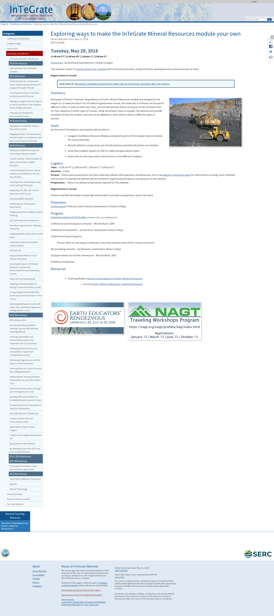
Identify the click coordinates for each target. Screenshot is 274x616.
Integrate (4, 24)
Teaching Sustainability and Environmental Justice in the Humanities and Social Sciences (23, 340)
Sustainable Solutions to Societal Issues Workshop (24, 244)
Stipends (13, 484)
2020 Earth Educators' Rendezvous (24, 58)
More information (68, 599)
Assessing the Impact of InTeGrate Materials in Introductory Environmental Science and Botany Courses (24, 269)
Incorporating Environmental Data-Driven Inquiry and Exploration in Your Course (26, 295)
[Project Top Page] (137, 13)
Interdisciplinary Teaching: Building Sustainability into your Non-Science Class (25, 380)
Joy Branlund (58, 206)
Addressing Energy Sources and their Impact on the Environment (25, 362)
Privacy (36, 582)
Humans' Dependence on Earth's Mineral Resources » (14, 525)
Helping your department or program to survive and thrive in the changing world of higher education (26, 104)
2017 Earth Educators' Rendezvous (24, 220)
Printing (36, 578)
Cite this (60, 42)
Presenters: (57, 62)
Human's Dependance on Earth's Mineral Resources (115, 278)
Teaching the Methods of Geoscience (25, 479)
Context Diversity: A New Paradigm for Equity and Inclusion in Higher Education (26, 162)
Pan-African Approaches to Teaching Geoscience (25, 227)
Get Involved (12, 48)
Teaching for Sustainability (18, 38)
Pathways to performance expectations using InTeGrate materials (24, 152)
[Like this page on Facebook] (270, 42)
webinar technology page (176, 174)
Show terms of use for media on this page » (82, 594)
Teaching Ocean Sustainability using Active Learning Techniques (25, 184)
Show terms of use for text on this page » (81, 590)
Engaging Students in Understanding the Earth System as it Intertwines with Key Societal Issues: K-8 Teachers (26, 137)
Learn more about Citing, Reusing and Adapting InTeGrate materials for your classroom (84, 603)
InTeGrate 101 (15, 250)
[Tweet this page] (270, 52)
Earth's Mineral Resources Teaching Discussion (117, 284)
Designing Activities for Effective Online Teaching (26, 214)
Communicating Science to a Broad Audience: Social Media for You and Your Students (25, 173)
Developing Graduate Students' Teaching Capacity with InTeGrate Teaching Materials (24, 328)
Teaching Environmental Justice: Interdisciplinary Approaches (23, 468)
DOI (53, 42)
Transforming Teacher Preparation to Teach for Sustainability (25, 407)
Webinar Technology (18, 489)
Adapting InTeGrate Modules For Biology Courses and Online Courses (25, 285)
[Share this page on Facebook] (270, 46)
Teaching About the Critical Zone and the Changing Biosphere (26, 370)
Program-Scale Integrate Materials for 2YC (25, 437)
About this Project (14, 494)
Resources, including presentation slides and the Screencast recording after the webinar (122, 83)
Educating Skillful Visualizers (21, 198)
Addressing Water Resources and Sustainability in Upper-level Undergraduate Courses (23, 351)
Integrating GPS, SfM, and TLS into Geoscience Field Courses (24, 192)
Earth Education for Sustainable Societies (23, 70)
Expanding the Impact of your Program (22, 428)
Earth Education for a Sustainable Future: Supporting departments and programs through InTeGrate (25, 84)
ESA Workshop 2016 (18, 320)
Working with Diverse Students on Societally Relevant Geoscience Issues (25, 398)
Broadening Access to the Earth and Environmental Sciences (25, 450)
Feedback (37, 586)
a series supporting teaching (90, 69)
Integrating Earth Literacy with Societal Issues (26, 235)
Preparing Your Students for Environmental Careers (21, 114)
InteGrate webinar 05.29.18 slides (68, 217)
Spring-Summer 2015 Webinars (22, 443)
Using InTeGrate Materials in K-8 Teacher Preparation (23, 257)
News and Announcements (18, 499)
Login (254, 2)
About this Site (39, 571)
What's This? (119, 577)
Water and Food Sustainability (22, 279)
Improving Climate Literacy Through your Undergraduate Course (25, 390)
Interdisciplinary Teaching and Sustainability (22, 205)
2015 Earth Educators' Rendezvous (24, 413)
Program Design (14, 43)
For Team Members (15, 504)
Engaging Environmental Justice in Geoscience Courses (24, 127)
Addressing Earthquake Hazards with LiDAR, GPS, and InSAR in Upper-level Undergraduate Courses (25, 307)
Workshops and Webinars (21, 24)
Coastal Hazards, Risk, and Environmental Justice (21, 420)
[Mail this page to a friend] (270, 57)
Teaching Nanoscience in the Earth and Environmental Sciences (24, 94)
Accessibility (39, 574)
